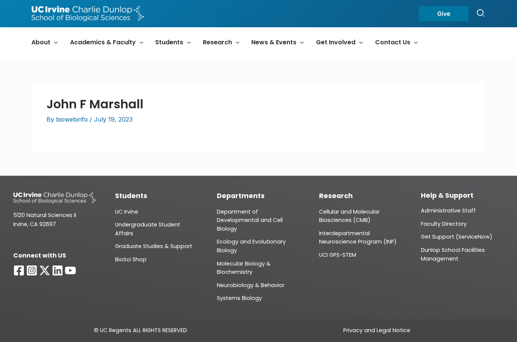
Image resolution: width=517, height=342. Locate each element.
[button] (444, 13)
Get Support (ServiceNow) (456, 236)
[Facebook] (19, 270)
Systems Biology (239, 298)
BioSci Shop (130, 259)
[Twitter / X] (44, 270)
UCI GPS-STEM (337, 255)
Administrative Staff (448, 210)
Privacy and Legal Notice (376, 330)
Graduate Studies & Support (153, 246)
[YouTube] (70, 270)
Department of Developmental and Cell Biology (250, 220)
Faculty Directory (444, 224)
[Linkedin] (57, 270)
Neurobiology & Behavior (251, 285)
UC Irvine (126, 212)
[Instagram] (31, 270)
